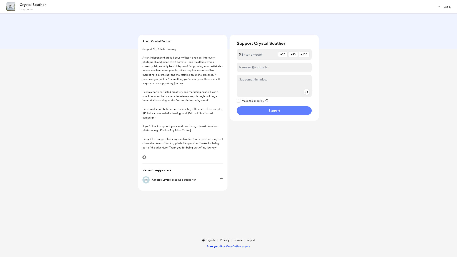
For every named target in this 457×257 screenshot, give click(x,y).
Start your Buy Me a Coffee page (227, 246)
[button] (438, 6)
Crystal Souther (33, 4)
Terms (238, 240)
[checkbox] (250, 100)
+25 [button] (282, 54)
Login (447, 6)
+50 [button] (293, 54)
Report (251, 240)
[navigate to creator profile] (10, 6)
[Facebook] (144, 157)
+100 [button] (304, 54)
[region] (274, 78)
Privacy (224, 240)
